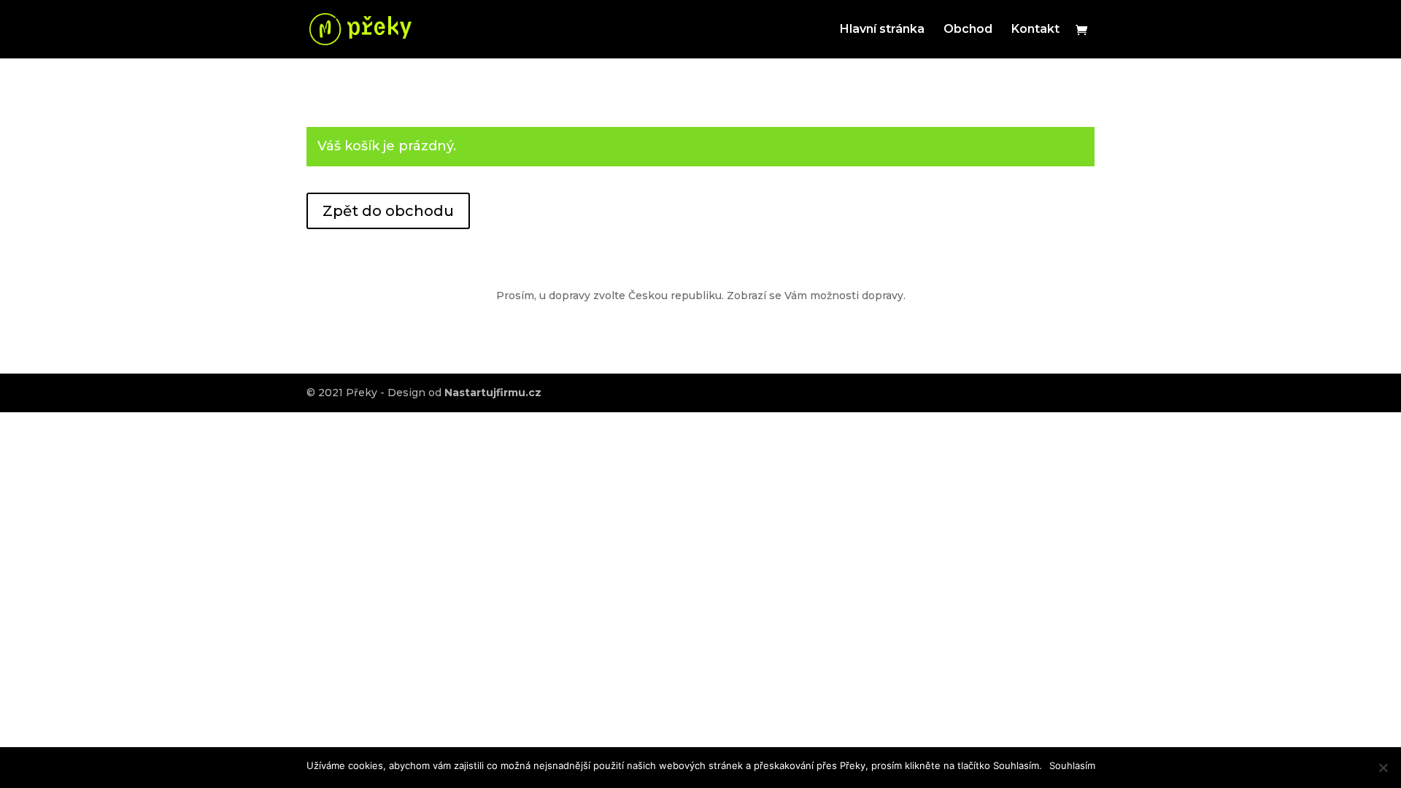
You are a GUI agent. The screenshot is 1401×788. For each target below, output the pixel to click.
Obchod (967, 30)
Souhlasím (1072, 765)
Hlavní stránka (882, 30)
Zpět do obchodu (388, 211)
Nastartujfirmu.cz (492, 392)
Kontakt (1035, 30)
